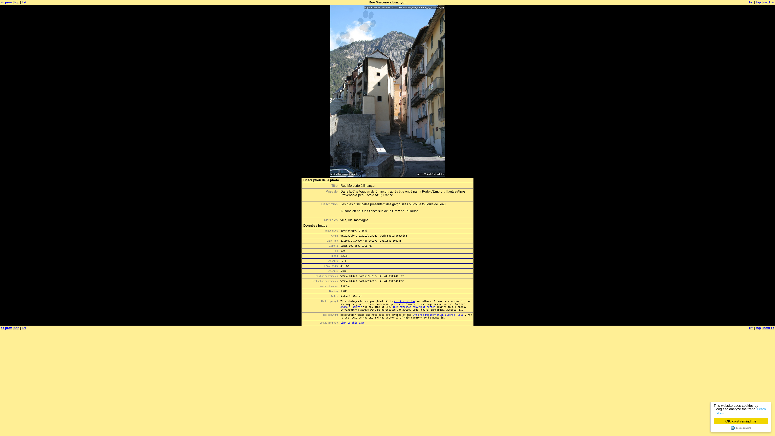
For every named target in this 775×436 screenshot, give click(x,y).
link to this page (352, 322)
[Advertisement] (759, 99)
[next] (387, 175)
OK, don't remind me (740, 420)
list (24, 2)
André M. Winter (404, 301)
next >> (768, 2)
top (16, 2)
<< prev (6, 2)
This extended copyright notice (414, 307)
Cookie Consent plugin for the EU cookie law (741, 428)
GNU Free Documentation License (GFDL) (439, 314)
